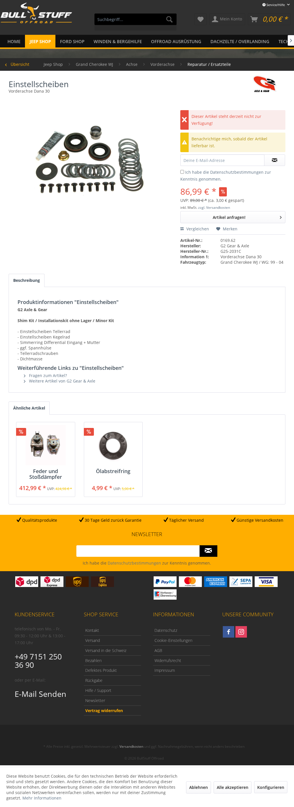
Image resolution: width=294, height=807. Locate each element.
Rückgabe (93, 680)
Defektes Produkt (101, 670)
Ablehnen (198, 787)
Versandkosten (131, 746)
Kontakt (92, 630)
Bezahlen (93, 660)
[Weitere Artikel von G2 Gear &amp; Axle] (264, 86)
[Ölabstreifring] (113, 445)
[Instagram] (241, 632)
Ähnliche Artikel (29, 408)
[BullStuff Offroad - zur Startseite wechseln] (36, 20)
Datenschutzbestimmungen (237, 172)
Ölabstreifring (113, 471)
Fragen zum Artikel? (47, 375)
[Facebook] (228, 632)
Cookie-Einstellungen (173, 640)
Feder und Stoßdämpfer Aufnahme (45, 474)
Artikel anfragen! (229, 217)
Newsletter (95, 700)
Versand (92, 640)
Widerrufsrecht (167, 660)
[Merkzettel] (200, 19)
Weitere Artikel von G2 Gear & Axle (61, 381)
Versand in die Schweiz (105, 650)
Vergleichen (197, 229)
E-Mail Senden (40, 694)
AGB (158, 650)
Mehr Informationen (41, 798)
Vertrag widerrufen (104, 710)
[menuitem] (135, 22)
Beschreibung (26, 280)
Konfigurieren (270, 787)
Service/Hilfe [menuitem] (276, 5)
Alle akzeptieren (232, 787)
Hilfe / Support (98, 690)
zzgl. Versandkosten (214, 207)
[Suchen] (169, 19)
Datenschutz (165, 630)
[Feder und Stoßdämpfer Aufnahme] (45, 445)
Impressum (164, 670)
